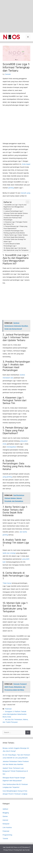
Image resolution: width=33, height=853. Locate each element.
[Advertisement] (16, 16)
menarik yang (25, 193)
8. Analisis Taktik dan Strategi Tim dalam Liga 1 (15, 240)
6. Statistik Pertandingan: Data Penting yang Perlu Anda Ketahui (14, 232)
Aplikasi (5, 809)
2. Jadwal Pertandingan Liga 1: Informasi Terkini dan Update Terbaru (16, 212)
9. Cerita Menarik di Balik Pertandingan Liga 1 (12, 245)
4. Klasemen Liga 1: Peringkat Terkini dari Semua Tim (15, 223)
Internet (5, 820)
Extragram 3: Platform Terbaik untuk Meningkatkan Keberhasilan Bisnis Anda (15, 714)
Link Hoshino (7, 827)
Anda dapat (26, 164)
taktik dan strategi (9, 553)
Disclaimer (25, 847)
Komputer (6, 824)
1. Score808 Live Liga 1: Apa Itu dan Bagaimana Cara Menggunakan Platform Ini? (15, 207)
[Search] (27, 732)
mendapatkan (11, 447)
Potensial (8, 709)
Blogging (6, 813)
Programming (7, 835)
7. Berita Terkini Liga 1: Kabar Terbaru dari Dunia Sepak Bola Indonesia (16, 236)
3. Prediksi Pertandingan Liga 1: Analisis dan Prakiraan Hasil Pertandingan (14, 218)
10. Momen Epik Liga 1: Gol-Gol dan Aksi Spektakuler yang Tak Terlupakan (16, 249)
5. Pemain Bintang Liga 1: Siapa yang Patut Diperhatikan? (15, 227)
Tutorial (5, 838)
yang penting (7, 477)
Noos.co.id (17, 847)
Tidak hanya (7, 583)
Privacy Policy (8, 850)
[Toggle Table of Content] (27, 202)
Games (5, 816)
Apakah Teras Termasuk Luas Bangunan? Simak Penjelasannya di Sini (15, 771)
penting (11, 188)
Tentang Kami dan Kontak (22, 850)
